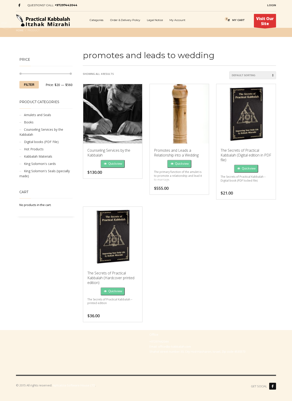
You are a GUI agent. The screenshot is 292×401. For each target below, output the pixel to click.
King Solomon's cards (40, 163)
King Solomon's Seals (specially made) (44, 173)
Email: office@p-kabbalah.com (170, 346)
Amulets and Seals (37, 115)
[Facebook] (19, 5)
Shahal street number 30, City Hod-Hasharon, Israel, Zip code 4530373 (197, 351)
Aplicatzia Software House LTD (74, 385)
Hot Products (34, 149)
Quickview (114, 163)
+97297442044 (66, 5)
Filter (29, 84)
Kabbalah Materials (38, 156)
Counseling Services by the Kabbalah (41, 132)
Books (29, 122)
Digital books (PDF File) (41, 142)
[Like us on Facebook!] (272, 386)
